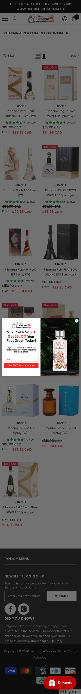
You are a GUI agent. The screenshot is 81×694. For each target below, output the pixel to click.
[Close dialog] (76, 320)
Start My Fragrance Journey (21, 365)
